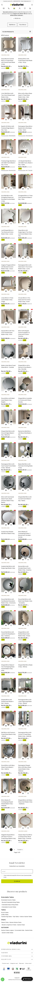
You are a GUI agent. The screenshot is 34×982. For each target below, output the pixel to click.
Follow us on (6, 959)
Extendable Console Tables (9, 907)
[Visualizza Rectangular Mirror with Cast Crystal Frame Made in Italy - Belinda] (6, 457)
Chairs (3, 919)
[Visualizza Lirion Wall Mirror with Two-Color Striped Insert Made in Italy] (6, 86)
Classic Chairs (5, 922)
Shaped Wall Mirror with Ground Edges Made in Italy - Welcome (8, 433)
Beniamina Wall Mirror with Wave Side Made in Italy (25, 433)
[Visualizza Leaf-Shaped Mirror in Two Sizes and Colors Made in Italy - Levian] (6, 223)
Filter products (8, 31)
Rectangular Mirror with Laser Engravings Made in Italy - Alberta (25, 701)
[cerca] (2, 5)
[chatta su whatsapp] (2, 979)
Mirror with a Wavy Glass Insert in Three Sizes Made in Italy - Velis (25, 95)
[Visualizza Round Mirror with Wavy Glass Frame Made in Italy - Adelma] (6, 758)
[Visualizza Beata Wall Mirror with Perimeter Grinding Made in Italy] (23, 457)
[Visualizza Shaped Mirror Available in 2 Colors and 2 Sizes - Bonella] (23, 391)
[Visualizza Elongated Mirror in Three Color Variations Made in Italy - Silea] (23, 189)
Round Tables (4, 912)
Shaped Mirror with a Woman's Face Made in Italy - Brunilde (24, 367)
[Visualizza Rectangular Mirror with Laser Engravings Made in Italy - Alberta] (23, 693)
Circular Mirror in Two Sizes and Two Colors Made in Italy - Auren (24, 299)
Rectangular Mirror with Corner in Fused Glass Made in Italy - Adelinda (24, 734)
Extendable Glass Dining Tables (10, 904)
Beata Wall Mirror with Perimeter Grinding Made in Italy (25, 465)
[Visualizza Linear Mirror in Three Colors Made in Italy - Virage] (6, 291)
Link (5, 877)
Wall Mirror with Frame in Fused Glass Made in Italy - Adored (8, 734)
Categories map (14, 963)
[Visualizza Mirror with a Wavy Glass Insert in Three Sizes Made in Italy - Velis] (23, 86)
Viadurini (4, 952)
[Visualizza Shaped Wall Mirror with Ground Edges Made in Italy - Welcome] (6, 424)
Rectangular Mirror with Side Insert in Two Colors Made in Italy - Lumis (25, 266)
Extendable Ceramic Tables (8, 900)
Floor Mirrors (22, 24)
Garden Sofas (28, 930)
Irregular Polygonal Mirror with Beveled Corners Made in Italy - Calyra (8, 266)
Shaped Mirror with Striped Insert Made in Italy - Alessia (7, 701)
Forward (19, 849)
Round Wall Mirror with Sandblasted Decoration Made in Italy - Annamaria (8, 601)
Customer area (6, 956)
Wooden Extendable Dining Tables (11, 902)
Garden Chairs (21, 924)
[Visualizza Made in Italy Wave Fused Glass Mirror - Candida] (6, 358)
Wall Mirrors (12, 24)
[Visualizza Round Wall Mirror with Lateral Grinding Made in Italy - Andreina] (6, 625)
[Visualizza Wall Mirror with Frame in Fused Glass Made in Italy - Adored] (6, 726)
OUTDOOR (5, 927)
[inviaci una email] (3, 8)
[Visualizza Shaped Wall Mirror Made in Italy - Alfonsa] (23, 658)
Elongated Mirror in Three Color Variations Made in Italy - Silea (25, 197)
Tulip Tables (16, 916)
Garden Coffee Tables (7, 932)
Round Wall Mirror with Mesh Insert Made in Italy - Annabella (25, 601)
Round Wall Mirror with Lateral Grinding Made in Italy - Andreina (8, 633)
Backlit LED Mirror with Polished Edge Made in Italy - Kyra (7, 128)
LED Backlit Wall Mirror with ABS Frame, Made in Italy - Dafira (25, 162)
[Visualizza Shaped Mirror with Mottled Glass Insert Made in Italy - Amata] (23, 625)
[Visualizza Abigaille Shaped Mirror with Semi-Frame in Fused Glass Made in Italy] (6, 828)
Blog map (21, 963)
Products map (5, 963)
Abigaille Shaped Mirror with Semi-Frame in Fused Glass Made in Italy (8, 836)
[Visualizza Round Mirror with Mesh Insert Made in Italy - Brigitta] (6, 391)
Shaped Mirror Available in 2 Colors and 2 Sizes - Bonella (25, 400)
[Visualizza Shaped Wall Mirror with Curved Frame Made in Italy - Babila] (23, 490)
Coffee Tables (4, 914)
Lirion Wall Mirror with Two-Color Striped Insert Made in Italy (8, 95)
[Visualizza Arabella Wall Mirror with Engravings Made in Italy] (6, 559)
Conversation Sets (19, 930)
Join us (17, 881)
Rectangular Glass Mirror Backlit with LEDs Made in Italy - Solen (25, 128)
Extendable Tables (7, 897)
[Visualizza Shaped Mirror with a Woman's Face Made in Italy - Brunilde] (23, 358)
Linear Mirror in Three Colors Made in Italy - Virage (7, 299)
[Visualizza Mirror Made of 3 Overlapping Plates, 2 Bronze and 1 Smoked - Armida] (23, 525)
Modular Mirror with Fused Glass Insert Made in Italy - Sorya (25, 60)
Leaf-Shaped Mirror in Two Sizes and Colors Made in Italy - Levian (7, 232)
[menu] (32, 5)
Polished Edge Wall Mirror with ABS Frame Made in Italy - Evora (8, 162)
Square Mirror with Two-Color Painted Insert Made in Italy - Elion (8, 332)
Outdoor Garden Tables (26, 916)
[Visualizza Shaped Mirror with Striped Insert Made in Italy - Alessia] (6, 693)
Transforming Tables (6, 916)
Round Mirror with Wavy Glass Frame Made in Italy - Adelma (8, 767)
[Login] (19, 8)
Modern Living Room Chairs (9, 924)
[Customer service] (8, 8)
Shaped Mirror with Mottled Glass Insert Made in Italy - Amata (24, 633)
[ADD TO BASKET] (6, 52)
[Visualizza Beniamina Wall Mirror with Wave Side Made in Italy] (23, 424)
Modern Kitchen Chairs (15, 922)
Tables (3, 910)
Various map (28, 963)
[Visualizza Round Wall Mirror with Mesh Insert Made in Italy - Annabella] (23, 592)
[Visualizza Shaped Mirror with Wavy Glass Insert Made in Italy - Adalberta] (23, 793)
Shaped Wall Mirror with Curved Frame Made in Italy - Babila (25, 498)
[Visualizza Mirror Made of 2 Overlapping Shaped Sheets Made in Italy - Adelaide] (6, 793)
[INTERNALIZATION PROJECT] (10, 968)
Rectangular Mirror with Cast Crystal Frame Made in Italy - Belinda (8, 465)
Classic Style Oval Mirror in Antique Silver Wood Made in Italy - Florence (25, 836)
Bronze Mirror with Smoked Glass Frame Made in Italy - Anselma (24, 568)
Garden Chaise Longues (7, 930)
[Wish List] (11, 52)
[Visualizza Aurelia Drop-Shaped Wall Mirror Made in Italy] (6, 525)
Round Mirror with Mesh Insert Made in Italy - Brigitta (8, 400)
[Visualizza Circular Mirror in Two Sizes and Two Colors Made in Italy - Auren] (23, 291)
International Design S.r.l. (11, 949)
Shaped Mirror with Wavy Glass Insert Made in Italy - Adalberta (25, 801)
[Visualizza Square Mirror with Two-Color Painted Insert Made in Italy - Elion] (6, 324)
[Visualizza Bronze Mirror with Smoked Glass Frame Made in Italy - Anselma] (23, 559)
